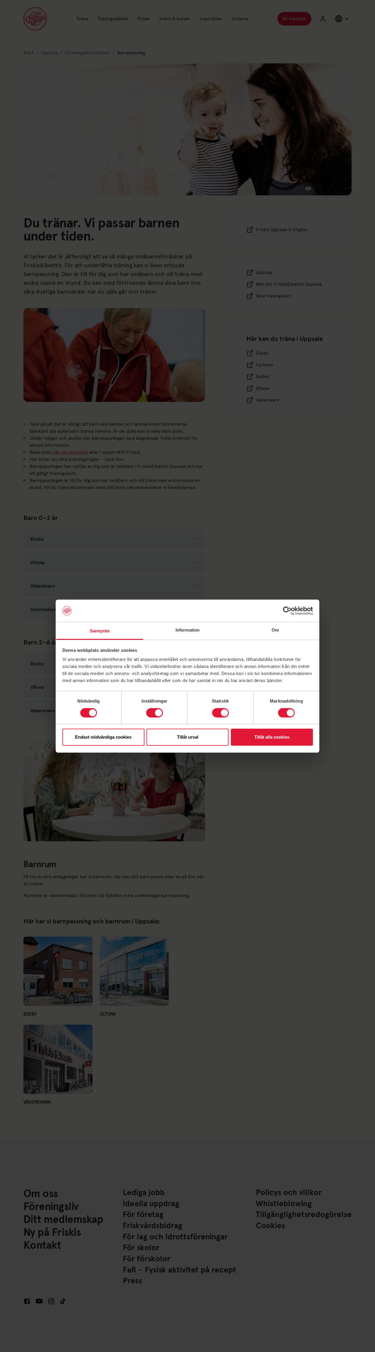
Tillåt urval (187, 737)
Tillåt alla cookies (271, 737)
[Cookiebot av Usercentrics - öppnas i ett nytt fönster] (287, 610)
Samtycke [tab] (100, 630)
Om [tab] (275, 629)
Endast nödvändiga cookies (103, 737)
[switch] (154, 713)
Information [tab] (187, 629)
